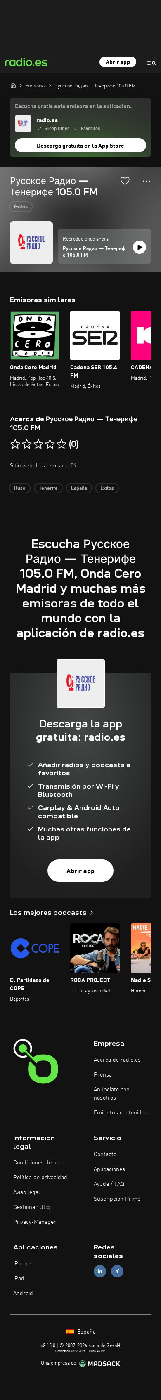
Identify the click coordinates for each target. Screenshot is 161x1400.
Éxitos (21, 207)
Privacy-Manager (34, 1222)
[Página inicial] (13, 85)
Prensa (103, 1075)
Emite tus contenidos (120, 1113)
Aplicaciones (109, 1169)
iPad (18, 1279)
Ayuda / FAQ (109, 1184)
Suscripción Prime (117, 1199)
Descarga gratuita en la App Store (80, 146)
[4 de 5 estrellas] (50, 444)
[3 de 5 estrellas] (38, 444)
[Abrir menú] (151, 62)
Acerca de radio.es (117, 1060)
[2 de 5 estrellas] (27, 444)
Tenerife (48, 488)
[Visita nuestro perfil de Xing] (117, 1271)
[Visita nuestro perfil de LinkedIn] (100, 1271)
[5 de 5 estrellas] (61, 444)
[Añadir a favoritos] (125, 180)
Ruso (20, 488)
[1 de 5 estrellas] (15, 444)
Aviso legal (26, 1192)
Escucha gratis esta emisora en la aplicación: (73, 106)
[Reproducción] (139, 247)
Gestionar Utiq (31, 1207)
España (79, 488)
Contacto (105, 1154)
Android (23, 1293)
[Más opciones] (146, 181)
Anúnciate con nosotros (112, 1094)
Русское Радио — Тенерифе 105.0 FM (94, 252)
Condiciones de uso (37, 1163)
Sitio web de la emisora (39, 466)
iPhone (22, 1264)
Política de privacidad (40, 1177)
